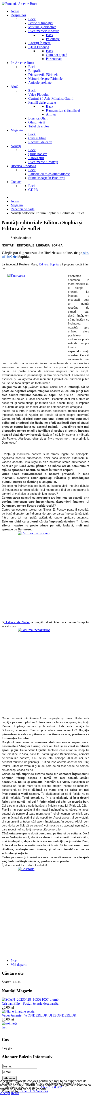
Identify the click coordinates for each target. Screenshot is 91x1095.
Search (6, 982)
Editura (10, 622)
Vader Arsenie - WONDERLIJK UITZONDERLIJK (39, 1015)
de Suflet (23, 622)
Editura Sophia (49, 264)
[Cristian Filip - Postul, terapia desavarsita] (30, 999)
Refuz (15, 1093)
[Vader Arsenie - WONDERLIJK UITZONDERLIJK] (18, 1011)
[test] (9, 1023)
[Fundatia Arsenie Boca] (19, 4)
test (4, 1027)
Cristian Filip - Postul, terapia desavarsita (30, 1003)
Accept (5, 1093)
